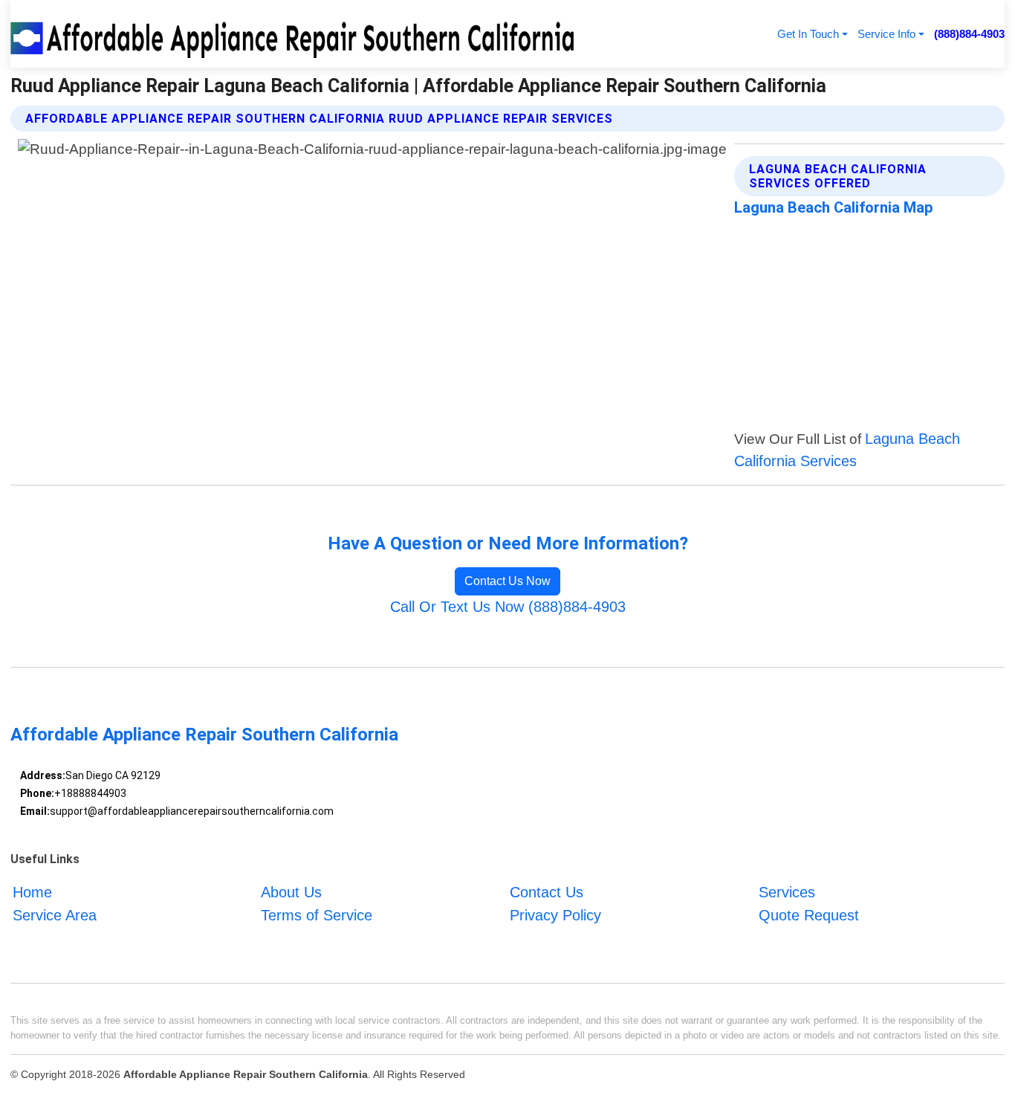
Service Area (55, 915)
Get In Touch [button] (808, 34)
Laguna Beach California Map (833, 207)
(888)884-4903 (969, 34)
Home (32, 892)
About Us (291, 892)
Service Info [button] (886, 34)
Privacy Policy (555, 915)
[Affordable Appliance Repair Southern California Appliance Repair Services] (295, 34)
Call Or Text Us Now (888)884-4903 (508, 606)
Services (787, 892)
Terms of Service (316, 915)
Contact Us (546, 892)
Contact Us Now (507, 581)
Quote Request (809, 915)
